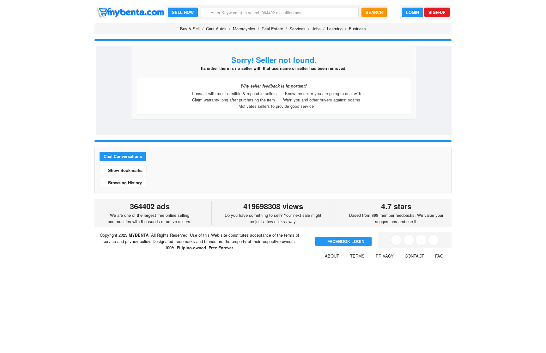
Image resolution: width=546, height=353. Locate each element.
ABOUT (332, 256)
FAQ (439, 256)
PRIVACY (385, 256)
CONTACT (414, 256)
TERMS (357, 256)
